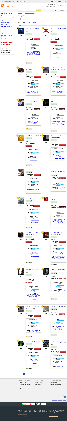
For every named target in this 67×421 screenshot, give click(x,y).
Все (19, 18)
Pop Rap (31, 56)
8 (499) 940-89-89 (22, 414)
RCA (35, 326)
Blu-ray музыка (5, 22)
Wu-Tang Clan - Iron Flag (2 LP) (57, 306)
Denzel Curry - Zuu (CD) (31, 198)
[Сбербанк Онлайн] (24, 404)
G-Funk (60, 158)
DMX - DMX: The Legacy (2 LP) (32, 135)
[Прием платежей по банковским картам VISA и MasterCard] (31, 404)
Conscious (32, 55)
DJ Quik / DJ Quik (61, 156)
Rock (60, 188)
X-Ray (60, 52)
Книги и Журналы (5, 38)
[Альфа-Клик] (43, 404)
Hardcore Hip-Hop (59, 223)
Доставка (59, 1)
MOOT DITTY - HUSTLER (31, 169)
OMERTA (59, 362)
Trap (37, 222)
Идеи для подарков (6, 52)
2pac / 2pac (60, 253)
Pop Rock (63, 257)
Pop (62, 256)
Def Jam (34, 87)
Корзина (63, 5)
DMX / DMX (36, 157)
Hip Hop (54, 56)
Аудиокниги (4, 28)
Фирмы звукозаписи (6, 50)
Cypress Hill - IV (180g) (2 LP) (32, 341)
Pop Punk (56, 257)
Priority (35, 119)
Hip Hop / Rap (56, 124)
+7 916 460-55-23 (50, 6)
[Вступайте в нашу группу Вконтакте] (65, 397)
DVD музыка (4, 24)
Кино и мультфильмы (6, 26)
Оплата (64, 1)
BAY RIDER (35, 185)
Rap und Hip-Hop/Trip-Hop (34, 92)
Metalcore (34, 221)
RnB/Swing (57, 188)
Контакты (53, 1)
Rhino (35, 293)
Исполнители (4, 48)
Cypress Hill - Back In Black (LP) (57, 100)
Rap (38, 189)
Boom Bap (32, 91)
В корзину (37, 39)
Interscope (35, 49)
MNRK (60, 87)
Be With (59, 155)
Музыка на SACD (5, 20)
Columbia (60, 289)
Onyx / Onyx (61, 53)
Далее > (35, 22)
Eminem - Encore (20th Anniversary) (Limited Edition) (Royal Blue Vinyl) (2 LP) (33, 30)
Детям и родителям (6, 31)
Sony (35, 252)
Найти (38, 10)
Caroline (34, 216)
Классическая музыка (25, 384)
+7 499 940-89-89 (50, 4)
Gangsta (36, 55)
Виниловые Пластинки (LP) (8, 13)
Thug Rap (61, 329)
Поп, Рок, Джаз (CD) (6, 15)
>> (39, 22)
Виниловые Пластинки (24, 380)
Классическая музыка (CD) (8, 18)
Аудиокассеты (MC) (6, 33)
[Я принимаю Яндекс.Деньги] (37, 404)
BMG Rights (60, 119)
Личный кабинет (61, 10)
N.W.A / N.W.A (36, 121)
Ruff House (35, 359)
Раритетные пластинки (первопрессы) (7, 36)
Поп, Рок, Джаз (22, 382)
